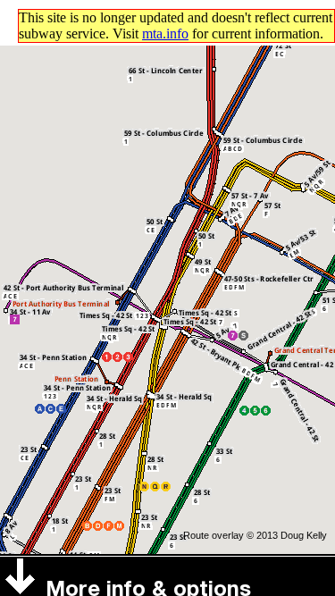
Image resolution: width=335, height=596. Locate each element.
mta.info (165, 33)
